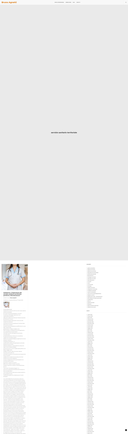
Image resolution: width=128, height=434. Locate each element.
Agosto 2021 (89, 385)
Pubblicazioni (68, 2)
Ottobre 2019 (90, 406)
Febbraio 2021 (90, 394)
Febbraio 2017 (90, 415)
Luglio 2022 (89, 370)
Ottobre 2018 (90, 412)
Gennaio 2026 (90, 320)
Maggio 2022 (90, 373)
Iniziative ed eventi (91, 287)
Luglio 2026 (89, 314)
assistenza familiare (91, 268)
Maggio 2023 (90, 358)
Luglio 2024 (89, 341)
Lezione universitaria (91, 292)
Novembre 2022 (90, 365)
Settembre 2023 (90, 353)
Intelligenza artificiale (91, 290)
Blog (74, 2)
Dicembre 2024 (90, 335)
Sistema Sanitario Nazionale (92, 305)
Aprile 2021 (89, 391)
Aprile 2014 (89, 427)
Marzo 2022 (89, 376)
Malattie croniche (90, 295)
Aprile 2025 (89, 329)
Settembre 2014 (90, 424)
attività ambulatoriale (91, 274)
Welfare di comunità (91, 307)
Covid (88, 283)
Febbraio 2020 (90, 401)
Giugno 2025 (90, 326)
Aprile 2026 (89, 317)
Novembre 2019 (90, 404)
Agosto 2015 (89, 419)
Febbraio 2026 (90, 319)
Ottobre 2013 (90, 430)
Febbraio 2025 (90, 332)
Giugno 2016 (89, 418)
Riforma (89, 301)
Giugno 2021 (89, 388)
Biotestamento (90, 275)
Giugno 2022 (90, 371)
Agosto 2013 (89, 433)
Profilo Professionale (59, 2)
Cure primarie (90, 284)
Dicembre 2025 (90, 322)
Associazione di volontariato (92, 272)
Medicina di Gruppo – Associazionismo (94, 296)
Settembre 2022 (90, 368)
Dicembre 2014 (90, 422)
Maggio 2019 (89, 410)
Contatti (78, 2)
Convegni (89, 281)
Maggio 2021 (89, 389)
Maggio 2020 (90, 397)
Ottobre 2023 (90, 352)
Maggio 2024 (90, 343)
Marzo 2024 (89, 346)
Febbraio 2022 (90, 377)
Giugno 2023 (90, 356)
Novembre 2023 (90, 350)
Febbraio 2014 (90, 428)
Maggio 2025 (90, 328)
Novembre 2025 (90, 323)
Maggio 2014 (89, 425)
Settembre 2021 (90, 383)
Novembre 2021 (90, 380)
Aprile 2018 (89, 413)
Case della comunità (91, 278)
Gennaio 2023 (90, 362)
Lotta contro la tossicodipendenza (94, 293)
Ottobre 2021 (90, 382)
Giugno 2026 (90, 316)
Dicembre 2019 (90, 403)
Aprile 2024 (89, 344)
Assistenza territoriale (91, 271)
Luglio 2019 (89, 409)
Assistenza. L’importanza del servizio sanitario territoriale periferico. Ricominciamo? (12, 294)
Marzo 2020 (89, 400)
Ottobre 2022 (90, 367)
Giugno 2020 (90, 395)
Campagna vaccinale (91, 277)
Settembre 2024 (90, 340)
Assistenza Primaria (91, 269)
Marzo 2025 (89, 331)
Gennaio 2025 (90, 334)
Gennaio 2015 (90, 421)
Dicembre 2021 (90, 379)
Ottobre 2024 (90, 338)
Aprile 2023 (89, 359)
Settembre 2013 (90, 431)
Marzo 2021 (89, 392)
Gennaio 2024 (90, 347)
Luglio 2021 (89, 386)
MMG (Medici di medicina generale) (94, 298)
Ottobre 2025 (90, 325)
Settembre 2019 (90, 407)
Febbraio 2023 (90, 361)
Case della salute (90, 280)
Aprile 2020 (89, 398)
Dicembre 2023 (90, 349)
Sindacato (89, 304)
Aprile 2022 (89, 374)
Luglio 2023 (89, 355)
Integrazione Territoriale (92, 289)
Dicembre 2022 (90, 364)
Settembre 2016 (90, 416)
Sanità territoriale (90, 302)
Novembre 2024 (90, 337)
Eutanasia (89, 286)
